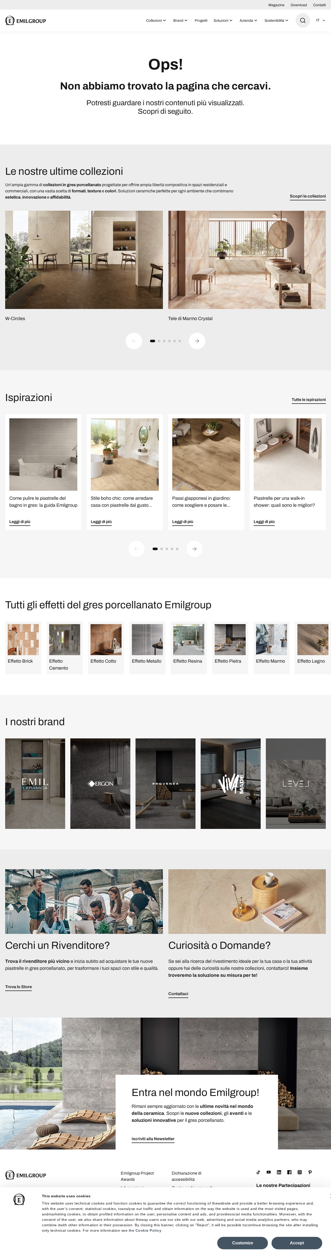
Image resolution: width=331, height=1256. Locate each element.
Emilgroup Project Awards (137, 1176)
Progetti (201, 20)
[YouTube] (269, 1172)
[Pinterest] (310, 1172)
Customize (242, 1243)
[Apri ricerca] (303, 20)
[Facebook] (289, 1172)
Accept (297, 1243)
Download (299, 5)
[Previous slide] (133, 341)
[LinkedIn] (279, 1172)
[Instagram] (300, 1172)
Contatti (319, 5)
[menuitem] (156, 20)
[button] (152, 341)
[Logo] (25, 20)
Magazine (276, 5)
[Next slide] (197, 341)
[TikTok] (258, 1172)
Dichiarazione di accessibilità (186, 1176)
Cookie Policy (149, 1230)
